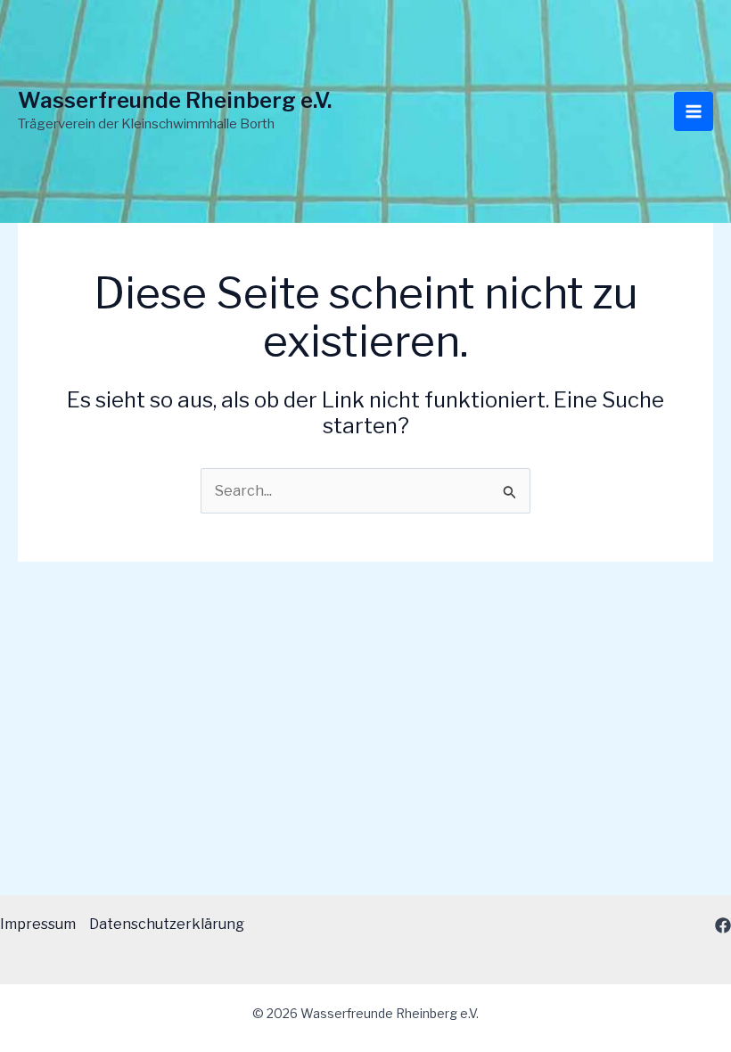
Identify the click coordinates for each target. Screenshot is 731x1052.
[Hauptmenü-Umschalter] (693, 111)
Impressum (38, 924)
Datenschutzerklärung (166, 924)
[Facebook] (723, 925)
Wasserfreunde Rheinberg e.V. (175, 100)
